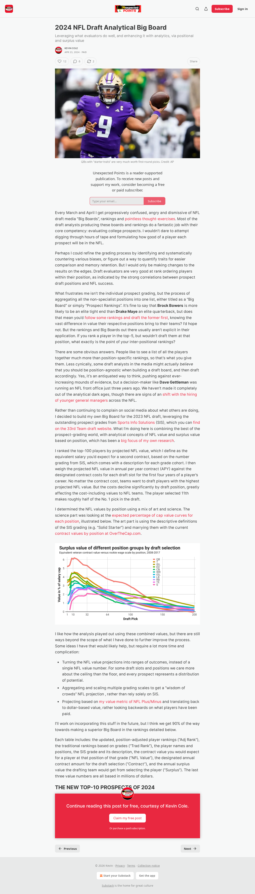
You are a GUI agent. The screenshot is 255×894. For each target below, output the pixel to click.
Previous (70, 849)
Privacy (120, 866)
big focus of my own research (147, 440)
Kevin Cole (71, 48)
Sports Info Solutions (136, 422)
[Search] (197, 9)
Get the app (147, 875)
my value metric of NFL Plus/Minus (130, 701)
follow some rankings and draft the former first (126, 317)
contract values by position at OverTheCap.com (98, 533)
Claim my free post (127, 818)
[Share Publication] (206, 9)
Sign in (242, 9)
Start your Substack (117, 875)
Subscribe (222, 9)
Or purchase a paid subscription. (127, 828)
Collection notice (149, 866)
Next (187, 849)
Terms (131, 866)
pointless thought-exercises (150, 219)
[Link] (49, 787)
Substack (108, 885)
